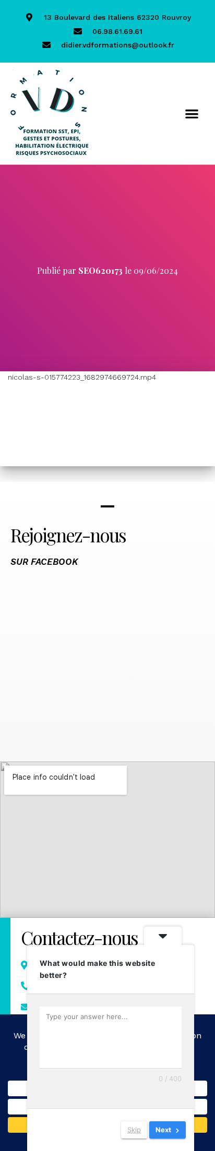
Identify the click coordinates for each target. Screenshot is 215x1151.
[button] (192, 113)
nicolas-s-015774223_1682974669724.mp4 (82, 377)
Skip (134, 1129)
